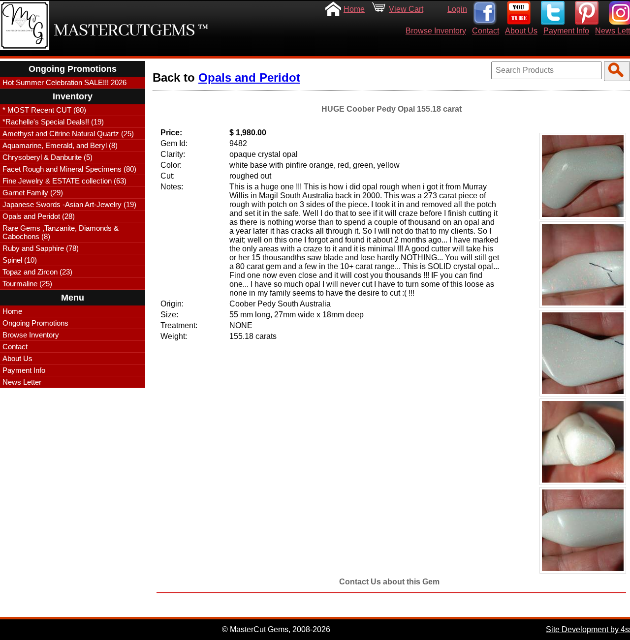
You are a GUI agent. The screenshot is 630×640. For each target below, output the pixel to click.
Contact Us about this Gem (389, 582)
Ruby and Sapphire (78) (40, 248)
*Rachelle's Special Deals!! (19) (53, 122)
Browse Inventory (436, 31)
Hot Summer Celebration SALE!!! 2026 (64, 82)
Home (354, 9)
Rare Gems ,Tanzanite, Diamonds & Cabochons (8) (60, 232)
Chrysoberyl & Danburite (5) (47, 157)
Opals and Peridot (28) (38, 216)
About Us (521, 31)
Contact (485, 31)
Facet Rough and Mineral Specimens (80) (69, 169)
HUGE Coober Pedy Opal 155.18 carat (391, 109)
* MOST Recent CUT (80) (44, 110)
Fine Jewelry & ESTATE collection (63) (64, 181)
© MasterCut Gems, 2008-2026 (276, 629)
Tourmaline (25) (27, 283)
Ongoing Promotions (35, 323)
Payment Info (566, 31)
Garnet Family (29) (32, 192)
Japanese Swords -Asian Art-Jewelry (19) (69, 204)
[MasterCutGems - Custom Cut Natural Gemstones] (24, 25)
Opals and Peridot (249, 77)
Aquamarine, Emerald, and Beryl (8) (60, 145)
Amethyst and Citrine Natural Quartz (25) (68, 133)
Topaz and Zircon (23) (37, 272)
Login (457, 9)
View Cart (406, 9)
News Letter (21, 382)
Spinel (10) (19, 260)
